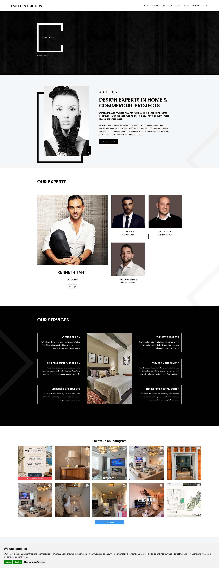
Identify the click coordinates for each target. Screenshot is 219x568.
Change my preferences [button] (34, 562)
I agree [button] (8, 562)
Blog (186, 6)
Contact (196, 6)
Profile (156, 6)
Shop (178, 6)
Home (147, 6)
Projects (168, 6)
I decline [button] (17, 562)
